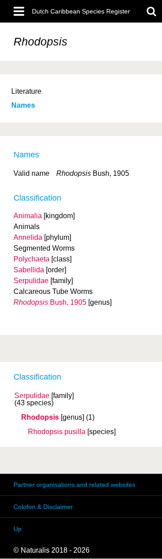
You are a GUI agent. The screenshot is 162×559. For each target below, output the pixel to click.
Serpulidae (32, 395)
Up (18, 528)
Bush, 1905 (50, 302)
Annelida (28, 237)
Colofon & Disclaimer (43, 506)
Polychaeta (32, 259)
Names (23, 105)
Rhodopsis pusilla (57, 431)
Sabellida (29, 270)
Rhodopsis (40, 417)
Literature (26, 91)
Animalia (28, 216)
